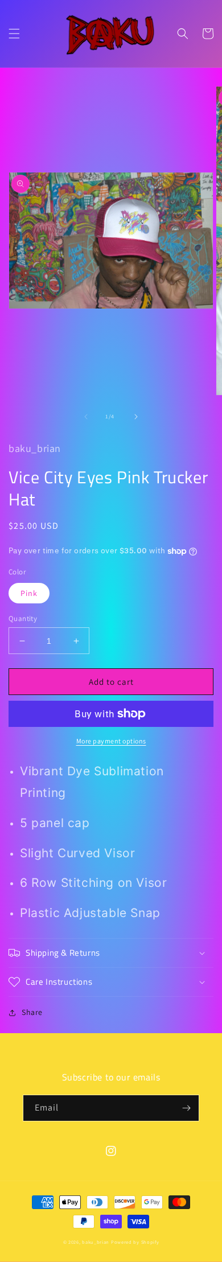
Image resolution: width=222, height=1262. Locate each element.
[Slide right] (136, 416)
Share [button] (32, 1012)
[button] (14, 33)
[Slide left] (85, 416)
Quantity (23, 618)
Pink (29, 593)
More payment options (111, 741)
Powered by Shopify (135, 1242)
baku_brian (95, 1242)
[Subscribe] (186, 1108)
